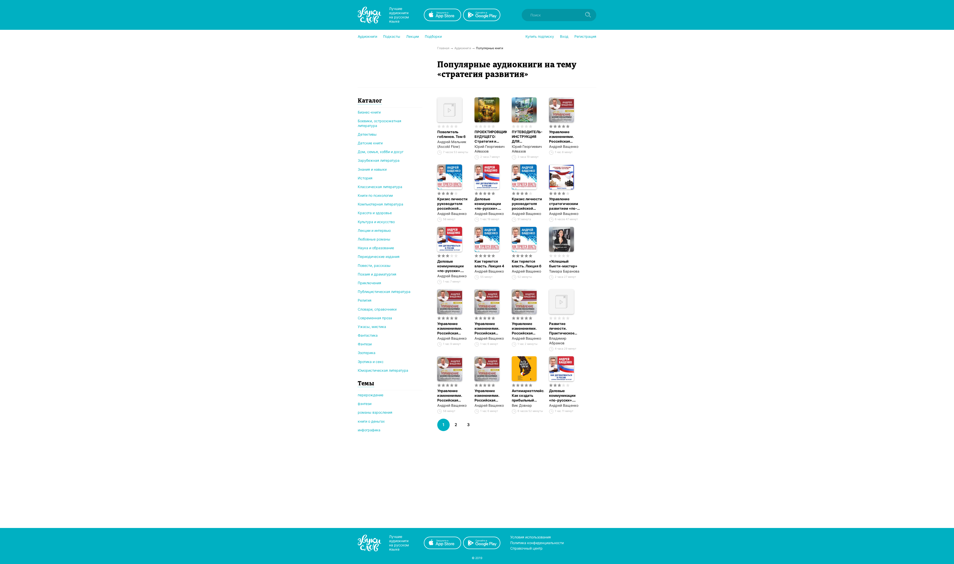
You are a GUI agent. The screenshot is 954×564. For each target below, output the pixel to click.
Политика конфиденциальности (537, 543)
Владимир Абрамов (557, 340)
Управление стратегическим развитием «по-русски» (563, 204)
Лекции (412, 36)
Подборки (433, 36)
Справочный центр (526, 548)
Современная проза (375, 318)
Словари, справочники (377, 309)
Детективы (367, 134)
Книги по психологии (375, 195)
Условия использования (530, 537)
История (365, 178)
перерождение (370, 395)
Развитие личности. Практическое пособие (561, 328)
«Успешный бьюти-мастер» (563, 263)
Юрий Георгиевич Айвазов (490, 148)
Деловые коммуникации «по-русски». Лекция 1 (450, 266)
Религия (364, 300)
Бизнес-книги (369, 112)
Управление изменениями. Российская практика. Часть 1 (564, 137)
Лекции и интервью (374, 230)
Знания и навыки (372, 169)
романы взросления (375, 412)
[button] (367, 36)
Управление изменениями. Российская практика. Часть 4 (453, 396)
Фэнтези (365, 344)
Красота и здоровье (375, 213)
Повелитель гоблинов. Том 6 (451, 134)
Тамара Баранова (564, 271)
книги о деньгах (371, 421)
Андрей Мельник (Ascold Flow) (451, 144)
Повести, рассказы (374, 265)
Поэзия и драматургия (377, 274)
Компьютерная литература (380, 204)
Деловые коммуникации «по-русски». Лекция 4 (562, 396)
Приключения (369, 283)
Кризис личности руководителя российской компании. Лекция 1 (528, 204)
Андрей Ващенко (563, 146)
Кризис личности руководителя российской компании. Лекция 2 (453, 204)
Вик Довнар (522, 405)
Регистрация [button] (585, 36)
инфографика (369, 430)
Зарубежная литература (378, 160)
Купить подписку (539, 36)
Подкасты (391, 36)
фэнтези (364, 404)
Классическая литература (380, 187)
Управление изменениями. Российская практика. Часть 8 (453, 328)
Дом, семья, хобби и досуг (380, 152)
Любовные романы (374, 239)
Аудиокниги (367, 36)
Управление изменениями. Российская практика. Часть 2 (490, 396)
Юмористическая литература (383, 370)
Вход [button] (564, 36)
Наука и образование (376, 248)
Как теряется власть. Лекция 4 (489, 263)
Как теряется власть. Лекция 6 (526, 263)
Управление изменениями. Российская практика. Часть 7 (490, 328)
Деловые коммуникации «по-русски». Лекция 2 (488, 204)
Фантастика (368, 335)
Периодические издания (378, 256)
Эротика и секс (371, 362)
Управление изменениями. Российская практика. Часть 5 (528, 328)
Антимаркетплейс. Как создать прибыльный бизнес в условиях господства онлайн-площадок (528, 396)
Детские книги (370, 143)
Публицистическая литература (384, 291)
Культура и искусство (376, 222)
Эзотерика (366, 353)
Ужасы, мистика (372, 326)
